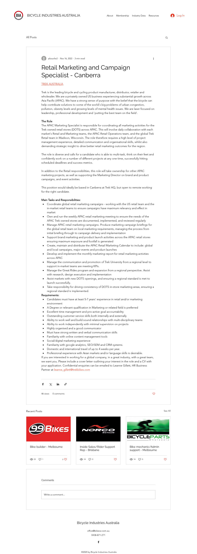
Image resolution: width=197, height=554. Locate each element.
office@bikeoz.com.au (98, 530)
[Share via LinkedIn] (57, 384)
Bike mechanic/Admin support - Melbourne (144, 448)
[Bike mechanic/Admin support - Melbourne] (148, 429)
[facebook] (98, 542)
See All (167, 410)
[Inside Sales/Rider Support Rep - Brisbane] (98, 429)
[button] (166, 37)
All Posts (31, 37)
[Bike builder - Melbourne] (48, 429)
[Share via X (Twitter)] (50, 384)
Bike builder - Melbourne (46, 446)
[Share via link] (65, 384)
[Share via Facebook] (42, 384)
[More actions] (153, 58)
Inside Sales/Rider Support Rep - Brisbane (97, 448)
